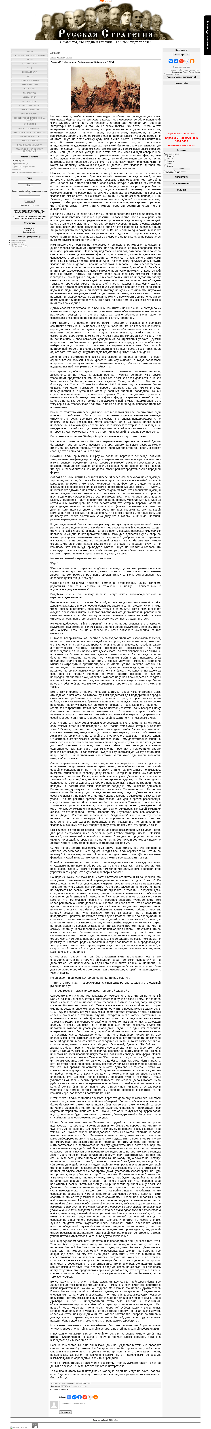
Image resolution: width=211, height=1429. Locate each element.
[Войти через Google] (90, 1397)
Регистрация (168, 74)
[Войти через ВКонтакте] (74, 1397)
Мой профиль (182, 70)
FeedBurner (34, 205)
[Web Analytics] (105, 2)
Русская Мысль (19, 164)
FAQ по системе (17, 244)
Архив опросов (180, 171)
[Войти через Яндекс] (84, 1397)
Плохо (169, 163)
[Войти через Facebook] (79, 1397)
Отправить (65, 1412)
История (16, 161)
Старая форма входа (181, 67)
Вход (177, 74)
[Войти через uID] (69, 1397)
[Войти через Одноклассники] (95, 1397)
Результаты (168, 171)
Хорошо (170, 158)
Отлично (170, 156)
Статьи (61, 57)
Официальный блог (19, 240)
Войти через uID (181, 54)
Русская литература (79, 1386)
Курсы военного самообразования (26, 172)
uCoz (116, 1420)
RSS (197, 70)
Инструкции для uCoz (19, 246)
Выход (192, 70)
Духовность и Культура (22, 166)
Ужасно (170, 166)
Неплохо (170, 161)
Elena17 (78, 1383)
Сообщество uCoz (18, 242)
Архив (15, 169)
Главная (53, 57)
